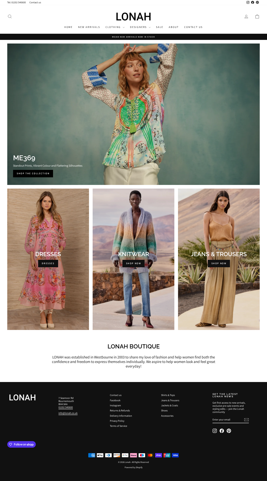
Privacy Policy (117, 420)
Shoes (164, 410)
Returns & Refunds (120, 410)
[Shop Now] (133, 259)
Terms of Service (118, 426)
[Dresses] (48, 259)
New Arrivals (89, 27)
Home (68, 27)
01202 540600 (65, 407)
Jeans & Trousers (170, 400)
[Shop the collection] (133, 114)
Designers (139, 27)
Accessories (167, 415)
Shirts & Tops (168, 395)
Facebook (115, 400)
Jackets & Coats (169, 405)
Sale (159, 27)
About (174, 27)
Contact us (35, 2)
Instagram (115, 405)
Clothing (114, 27)
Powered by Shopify (134, 467)
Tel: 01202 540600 (16, 2)
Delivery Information (121, 415)
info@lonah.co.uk (68, 413)
